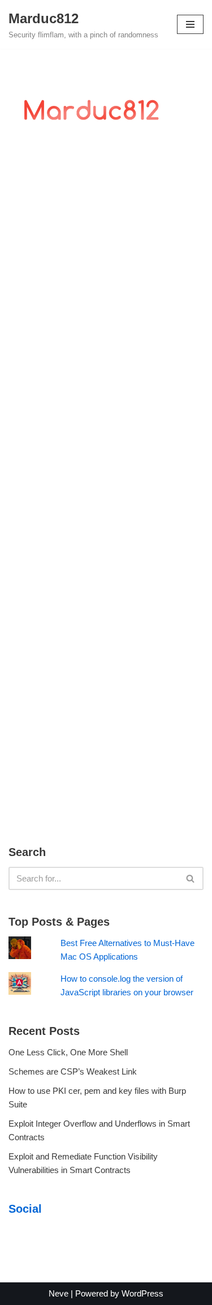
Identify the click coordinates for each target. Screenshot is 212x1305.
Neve (58, 1293)
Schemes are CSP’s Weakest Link (72, 1071)
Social (25, 1209)
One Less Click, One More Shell (68, 1052)
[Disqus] (106, 318)
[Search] (191, 878)
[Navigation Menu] (190, 24)
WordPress (142, 1293)
